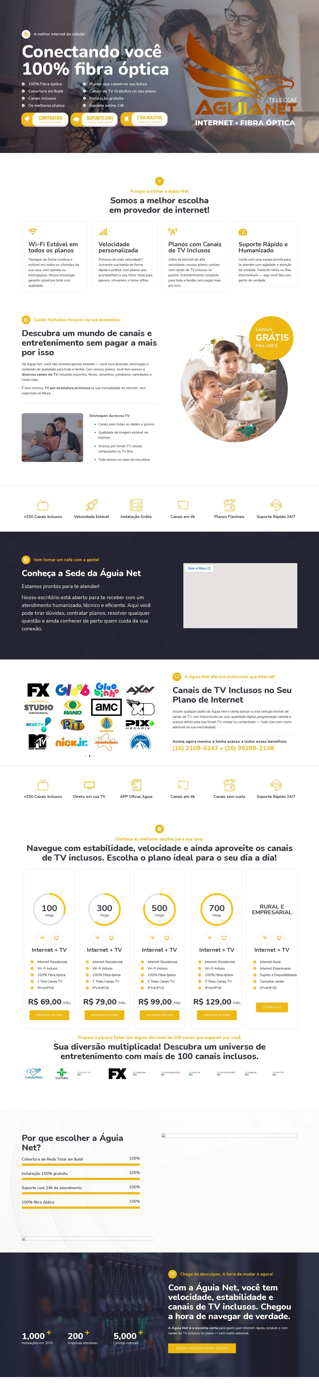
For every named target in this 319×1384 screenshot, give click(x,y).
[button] (85, 756)
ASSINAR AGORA (49, 1015)
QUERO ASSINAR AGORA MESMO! (202, 1348)
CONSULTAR (272, 1007)
